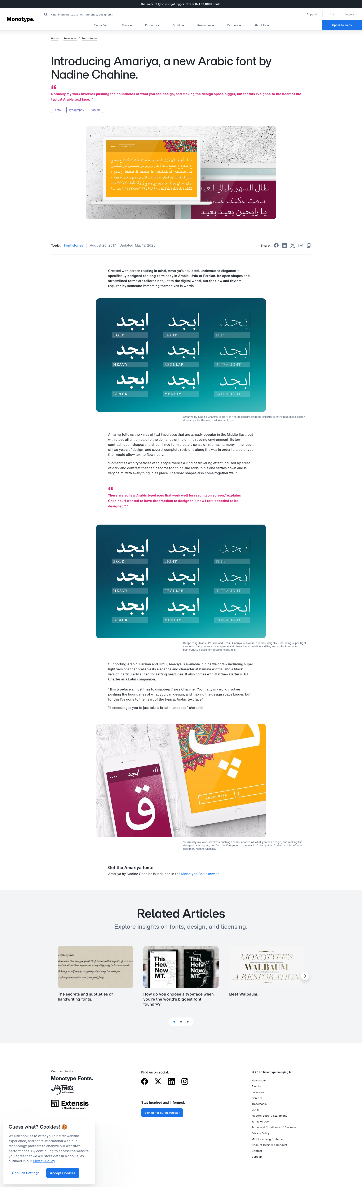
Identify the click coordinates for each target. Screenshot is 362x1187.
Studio (177, 25)
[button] (331, 14)
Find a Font (101, 25)
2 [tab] (181, 1021)
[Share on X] (292, 245)
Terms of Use (260, 1122)
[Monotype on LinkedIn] (171, 1082)
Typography (76, 110)
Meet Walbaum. (244, 994)
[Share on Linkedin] (284, 245)
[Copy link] (308, 245)
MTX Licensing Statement (269, 1139)
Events (256, 1086)
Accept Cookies (62, 1172)
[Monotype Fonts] (70, 1080)
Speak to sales (342, 25)
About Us (260, 25)
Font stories (89, 38)
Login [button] (348, 14)
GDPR (255, 1110)
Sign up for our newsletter (162, 1113)
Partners (232, 25)
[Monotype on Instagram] (184, 1082)
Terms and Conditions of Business (274, 1127)
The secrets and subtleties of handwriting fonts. (85, 997)
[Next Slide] (305, 976)
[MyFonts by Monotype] (70, 1091)
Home (54, 38)
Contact (257, 1151)
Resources (204, 25)
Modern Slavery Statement (269, 1116)
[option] (331, 14)
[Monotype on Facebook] (144, 1082)
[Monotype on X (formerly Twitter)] (158, 1082)
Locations (258, 1092)
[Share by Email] (301, 245)
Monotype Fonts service (200, 873)
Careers (257, 1098)
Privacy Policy (260, 1133)
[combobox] (84, 14)
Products (151, 25)
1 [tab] (174, 1021)
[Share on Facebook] (276, 245)
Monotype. (20, 19)
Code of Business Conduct (269, 1145)
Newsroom (259, 1080)
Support (312, 14)
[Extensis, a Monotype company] (70, 1106)
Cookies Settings (26, 1172)
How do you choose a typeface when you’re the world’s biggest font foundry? (178, 999)
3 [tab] (187, 1021)
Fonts (125, 25)
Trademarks (259, 1104)
